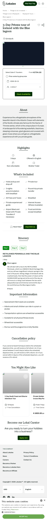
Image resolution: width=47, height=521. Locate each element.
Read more (15, 509)
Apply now (24, 438)
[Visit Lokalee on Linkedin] (13, 497)
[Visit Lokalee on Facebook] (4, 497)
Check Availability (23, 94)
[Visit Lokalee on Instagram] (8, 497)
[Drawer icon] (43, 3)
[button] (23, 512)
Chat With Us (30, 227)
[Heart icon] (38, 25)
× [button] (44, 500)
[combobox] (41, 500)
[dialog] (23, 509)
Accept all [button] (23, 516)
